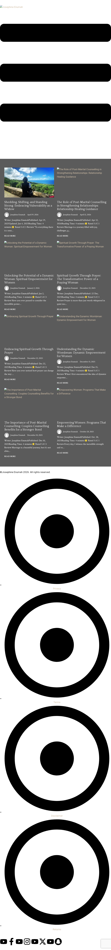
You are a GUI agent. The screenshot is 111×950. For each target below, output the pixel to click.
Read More (10, 236)
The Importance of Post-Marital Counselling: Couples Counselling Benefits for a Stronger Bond (26, 426)
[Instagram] (27, 941)
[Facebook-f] (11, 941)
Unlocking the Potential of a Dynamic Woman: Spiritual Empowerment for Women (29, 279)
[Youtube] (3, 941)
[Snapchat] (58, 941)
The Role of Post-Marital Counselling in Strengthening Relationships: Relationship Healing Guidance (81, 206)
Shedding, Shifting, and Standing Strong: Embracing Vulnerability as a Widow (28, 206)
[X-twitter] (42, 941)
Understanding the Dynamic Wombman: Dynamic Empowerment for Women (81, 353)
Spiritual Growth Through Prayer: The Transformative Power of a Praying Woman (79, 279)
